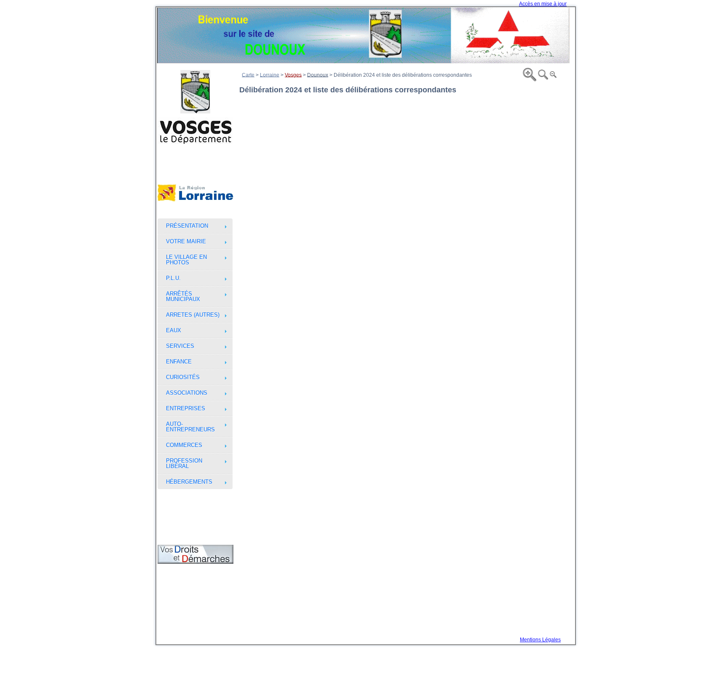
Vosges (293, 75)
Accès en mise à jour (543, 4)
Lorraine (269, 75)
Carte (248, 75)
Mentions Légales (540, 640)
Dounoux (317, 75)
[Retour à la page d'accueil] (363, 35)
